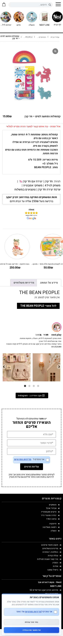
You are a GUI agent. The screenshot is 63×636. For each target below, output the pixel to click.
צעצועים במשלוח (25, 189)
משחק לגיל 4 (52, 185)
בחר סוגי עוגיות (31, 622)
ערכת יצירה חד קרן (49, 189)
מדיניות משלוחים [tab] (24, 283)
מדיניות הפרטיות (22, 459)
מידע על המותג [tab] (49, 283)
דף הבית (57, 24)
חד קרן (49, 181)
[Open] (17, 367)
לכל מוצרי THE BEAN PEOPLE (38, 306)
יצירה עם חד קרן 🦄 (31, 181)
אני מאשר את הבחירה (32, 630)
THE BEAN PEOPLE (28, 37)
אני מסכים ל (29, 459)
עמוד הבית (55, 37)
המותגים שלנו (41, 37)
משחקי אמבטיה (33, 185)
